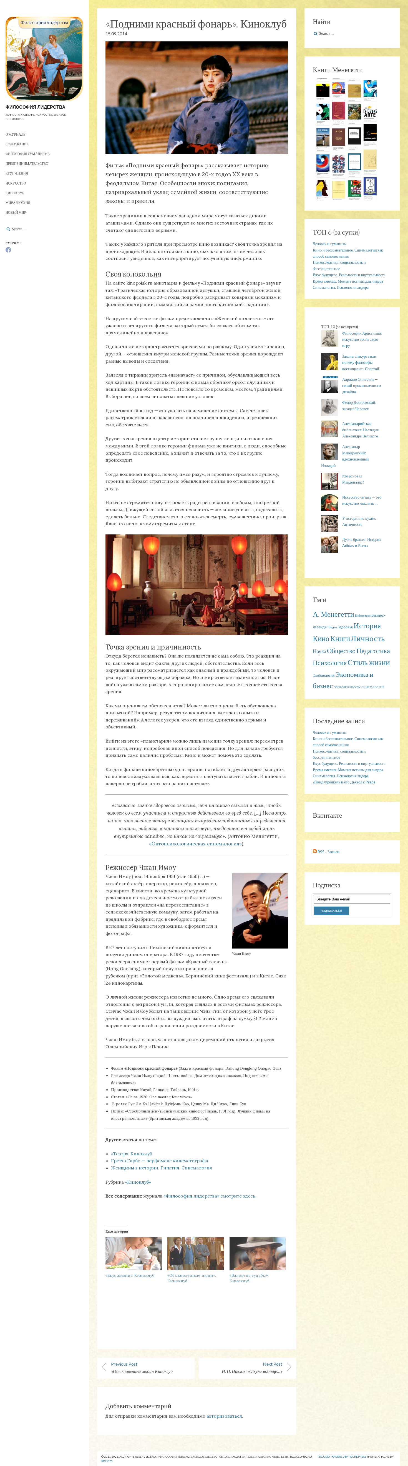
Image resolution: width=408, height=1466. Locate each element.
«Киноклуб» (138, 1182)
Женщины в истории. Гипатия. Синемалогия (161, 1168)
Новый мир (16, 212)
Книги (340, 638)
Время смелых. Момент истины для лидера (348, 281)
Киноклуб (15, 193)
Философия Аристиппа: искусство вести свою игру (362, 339)
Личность (368, 638)
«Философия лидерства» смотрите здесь (209, 1196)
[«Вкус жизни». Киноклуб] (133, 1253)
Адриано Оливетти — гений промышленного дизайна (361, 385)
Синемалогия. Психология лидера (341, 287)
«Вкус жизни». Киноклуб (129, 1275)
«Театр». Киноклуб (131, 1153)
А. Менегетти (333, 614)
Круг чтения (17, 173)
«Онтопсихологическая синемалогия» (195, 844)
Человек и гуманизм (330, 243)
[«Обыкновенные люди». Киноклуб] (195, 1253)
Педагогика (373, 650)
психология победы (347, 687)
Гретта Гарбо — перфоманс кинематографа (159, 1160)
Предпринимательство (27, 163)
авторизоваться (224, 1416)
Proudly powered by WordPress (342, 1456)
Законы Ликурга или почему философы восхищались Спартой (360, 362)
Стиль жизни (368, 662)
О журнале (15, 134)
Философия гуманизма (28, 154)
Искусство (16, 183)
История (367, 625)
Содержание (17, 144)
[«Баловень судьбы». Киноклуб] (258, 1253)
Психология (330, 662)
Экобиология (323, 675)
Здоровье (345, 626)
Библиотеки (363, 615)
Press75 (107, 1461)
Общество (341, 650)
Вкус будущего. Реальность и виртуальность (349, 274)
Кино (321, 638)
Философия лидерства (36, 107)
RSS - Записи (328, 851)
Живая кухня (18, 203)
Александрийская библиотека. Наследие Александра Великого (360, 429)
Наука (319, 651)
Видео (332, 627)
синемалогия (372, 686)
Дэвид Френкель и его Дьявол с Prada (344, 782)
